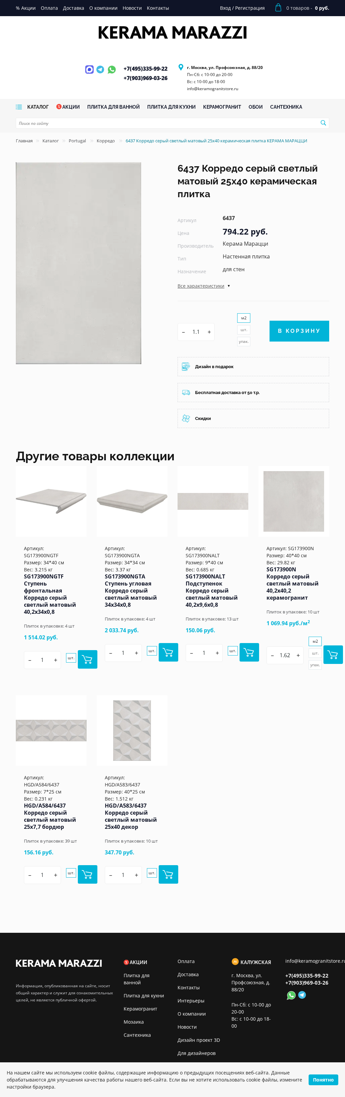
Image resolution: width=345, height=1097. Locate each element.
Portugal (78, 141)
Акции (138, 962)
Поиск (323, 123)
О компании (192, 1014)
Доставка (188, 974)
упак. (244, 341)
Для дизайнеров (197, 1053)
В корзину (299, 331)
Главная (24, 141)
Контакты (189, 987)
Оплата (186, 961)
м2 (244, 318)
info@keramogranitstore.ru (212, 89)
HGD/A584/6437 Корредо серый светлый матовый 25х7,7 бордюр (50, 816)
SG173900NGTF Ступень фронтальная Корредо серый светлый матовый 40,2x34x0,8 (50, 594)
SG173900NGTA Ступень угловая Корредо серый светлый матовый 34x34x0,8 (131, 590)
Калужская (256, 962)
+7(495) (145, 68)
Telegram (101, 73)
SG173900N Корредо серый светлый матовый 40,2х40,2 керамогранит (292, 583)
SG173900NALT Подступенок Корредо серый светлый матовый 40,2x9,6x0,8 (212, 590)
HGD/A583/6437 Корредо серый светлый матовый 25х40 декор (131, 816)
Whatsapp (112, 73)
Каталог (50, 141)
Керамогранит (140, 1008)
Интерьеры (191, 1000)
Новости (187, 1027)
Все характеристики (201, 286)
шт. (244, 329)
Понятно (323, 1079)
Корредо (106, 141)
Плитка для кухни (144, 995)
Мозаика (134, 1022)
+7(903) (145, 78)
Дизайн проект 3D (199, 1040)
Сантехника (137, 1035)
